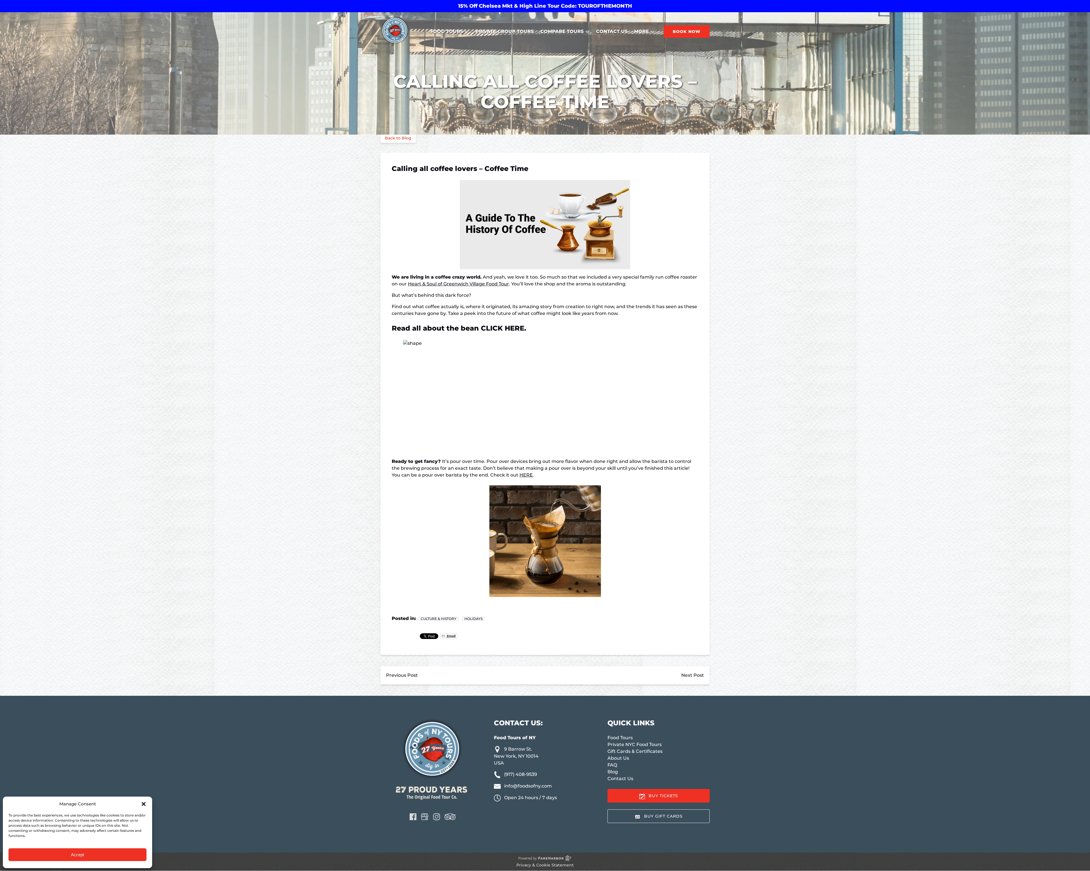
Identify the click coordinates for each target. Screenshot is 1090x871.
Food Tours (620, 737)
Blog (612, 771)
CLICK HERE (502, 328)
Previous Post (402, 675)
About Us (618, 758)
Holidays (473, 619)
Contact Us (612, 31)
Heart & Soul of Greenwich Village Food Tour (458, 284)
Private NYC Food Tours (634, 744)
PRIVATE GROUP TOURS (504, 31)
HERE (526, 475)
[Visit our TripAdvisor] (450, 816)
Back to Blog (398, 138)
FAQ (612, 765)
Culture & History (438, 619)
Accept (77, 854)
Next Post (692, 675)
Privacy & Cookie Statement (545, 865)
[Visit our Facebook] (413, 816)
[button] (143, 804)
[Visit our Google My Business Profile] (424, 816)
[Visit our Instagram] (436, 816)
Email (451, 636)
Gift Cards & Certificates (635, 751)
